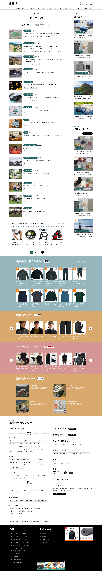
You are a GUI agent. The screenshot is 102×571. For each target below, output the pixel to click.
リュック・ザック (14, 459)
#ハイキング (26, 36)
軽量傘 (16, 478)
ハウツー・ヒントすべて (16, 513)
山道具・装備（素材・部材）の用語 (20, 545)
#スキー (26, 49)
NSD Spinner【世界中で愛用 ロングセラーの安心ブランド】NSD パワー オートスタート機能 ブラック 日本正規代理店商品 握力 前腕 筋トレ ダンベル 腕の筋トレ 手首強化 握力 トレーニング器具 (30, 243)
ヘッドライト (13, 465)
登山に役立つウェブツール (16, 508)
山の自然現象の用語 (16, 559)
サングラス (13, 475)
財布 (39, 475)
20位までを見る (86, 133)
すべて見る (71, 428)
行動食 (21, 500)
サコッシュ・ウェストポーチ (28, 475)
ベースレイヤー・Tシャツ (16, 443)
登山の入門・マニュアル (34, 511)
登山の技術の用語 (15, 553)
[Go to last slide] (11, 236)
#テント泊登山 (40, 49)
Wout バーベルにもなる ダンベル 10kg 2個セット (56, 243)
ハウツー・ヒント (58, 8)
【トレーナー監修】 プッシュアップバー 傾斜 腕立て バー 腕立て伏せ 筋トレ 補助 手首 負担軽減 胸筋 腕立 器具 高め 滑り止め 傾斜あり (43, 243)
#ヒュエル (26, 138)
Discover (81, 4)
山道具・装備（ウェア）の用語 (19, 536)
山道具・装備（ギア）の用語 (18, 533)
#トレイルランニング (28, 51)
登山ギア (24, 8)
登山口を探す (63, 453)
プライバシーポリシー (47, 539)
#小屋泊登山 (32, 49)
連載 (66, 8)
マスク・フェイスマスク (16, 452)
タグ (91, 8)
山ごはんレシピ (14, 500)
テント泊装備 (13, 462)
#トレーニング (48, 36)
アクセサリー (31, 8)
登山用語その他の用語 (16, 562)
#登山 (41, 36)
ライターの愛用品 (39, 490)
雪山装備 (12, 467)
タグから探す (37, 13)
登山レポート (13, 490)
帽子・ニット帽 (40, 449)
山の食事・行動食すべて (41, 500)
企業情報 (44, 533)
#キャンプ (26, 87)
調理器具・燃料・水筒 (36, 459)
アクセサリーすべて (31, 478)
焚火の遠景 (45, 521)
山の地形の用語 (15, 556)
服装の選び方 (13, 511)
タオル (43, 475)
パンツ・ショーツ (34, 443)
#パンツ (45, 51)
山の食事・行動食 (47, 8)
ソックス (32, 449)
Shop (86, 4)
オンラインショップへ (59, 493)
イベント (56, 444)
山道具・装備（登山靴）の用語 (19, 539)
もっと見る (60, 223)
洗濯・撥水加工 (22, 511)
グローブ (22, 478)
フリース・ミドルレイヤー (16, 446)
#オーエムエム (52, 51)
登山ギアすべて (20, 467)
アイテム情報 (72, 444)
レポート (39, 8)
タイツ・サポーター (23, 449)
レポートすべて (14, 493)
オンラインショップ (78, 261)
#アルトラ (26, 75)
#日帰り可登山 (27, 64)
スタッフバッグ (41, 465)
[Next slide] (63, 236)
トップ (11, 8)
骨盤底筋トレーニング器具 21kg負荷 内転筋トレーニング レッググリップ (17, 243)
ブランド (86, 8)
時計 (18, 475)
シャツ (26, 443)
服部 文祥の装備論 (36, 521)
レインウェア (42, 441)
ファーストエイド (22, 462)
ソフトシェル (13, 449)
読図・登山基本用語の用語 (18, 551)
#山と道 (59, 51)
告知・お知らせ (64, 444)
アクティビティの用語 (16, 548)
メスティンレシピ (29, 500)
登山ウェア (17, 8)
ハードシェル (40, 446)
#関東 (32, 36)
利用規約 (44, 536)
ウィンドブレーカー (30, 446)
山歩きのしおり (14, 521)
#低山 (37, 36)
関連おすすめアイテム (43, 25)
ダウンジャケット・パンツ (16, 441)
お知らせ (71, 8)
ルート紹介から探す (73, 453)
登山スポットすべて (85, 453)
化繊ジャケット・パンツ (31, 441)
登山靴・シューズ (25, 459)
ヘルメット (33, 465)
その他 (11, 478)
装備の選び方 (28, 508)
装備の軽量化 (37, 508)
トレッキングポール (23, 465)
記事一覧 (25, 25)
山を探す (56, 453)
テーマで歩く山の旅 (25, 521)
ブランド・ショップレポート (25, 490)
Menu (91, 4)
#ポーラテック (38, 51)
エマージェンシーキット (35, 462)
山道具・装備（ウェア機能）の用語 (20, 542)
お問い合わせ (45, 542)
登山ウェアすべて (28, 452)
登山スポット (78, 8)
